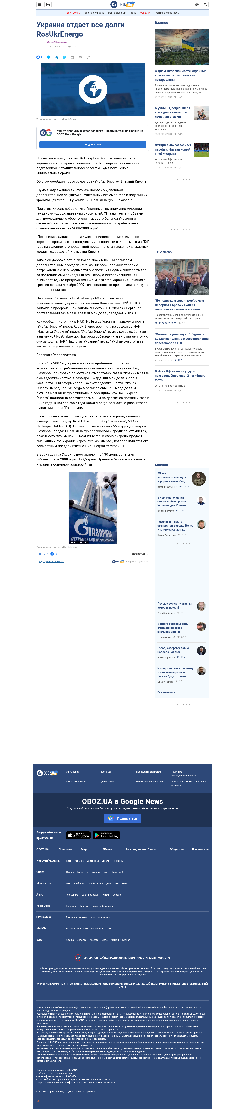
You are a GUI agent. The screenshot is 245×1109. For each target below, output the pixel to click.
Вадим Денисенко (166, 535)
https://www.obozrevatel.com (155, 1007)
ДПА (108, 883)
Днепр (105, 860)
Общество (177, 849)
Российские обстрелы (167, 12)
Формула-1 (117, 872)
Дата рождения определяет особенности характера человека (171, 126)
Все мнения (165, 692)
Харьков (79, 860)
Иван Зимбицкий (166, 613)
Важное (161, 22)
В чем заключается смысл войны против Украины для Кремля (171, 501)
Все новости (200, 849)
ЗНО (116, 883)
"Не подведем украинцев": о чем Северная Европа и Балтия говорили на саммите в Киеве (179, 305)
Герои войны (73, 12)
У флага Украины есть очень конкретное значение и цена (172, 627)
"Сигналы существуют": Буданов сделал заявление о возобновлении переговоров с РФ (182, 338)
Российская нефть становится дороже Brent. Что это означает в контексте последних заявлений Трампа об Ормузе (175, 525)
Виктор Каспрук (165, 511)
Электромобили (90, 894)
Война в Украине (94, 12)
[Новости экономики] (118, 562)
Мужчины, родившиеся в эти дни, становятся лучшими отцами (172, 112)
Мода (105, 940)
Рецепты (71, 906)
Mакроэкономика (100, 917)
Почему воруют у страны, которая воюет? (174, 605)
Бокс (105, 872)
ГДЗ (68, 883)
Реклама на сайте (76, 781)
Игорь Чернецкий (166, 637)
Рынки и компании (76, 917)
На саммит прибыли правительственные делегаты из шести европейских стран (179, 317)
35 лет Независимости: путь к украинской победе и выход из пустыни (171, 477)
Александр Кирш (166, 657)
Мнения (161, 465)
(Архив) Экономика (57, 42)
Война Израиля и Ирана (122, 12)
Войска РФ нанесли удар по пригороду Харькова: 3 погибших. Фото (180, 375)
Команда (106, 771)
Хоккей (96, 872)
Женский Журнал (120, 940)
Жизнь (107, 849)
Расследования (135, 849)
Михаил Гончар (165, 682)
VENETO (145, 12)
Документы (107, 781)
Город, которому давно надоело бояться (173, 650)
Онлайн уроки (95, 883)
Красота (94, 940)
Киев (68, 860)
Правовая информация (148, 771)
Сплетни (81, 940)
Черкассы (118, 860)
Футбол (70, 872)
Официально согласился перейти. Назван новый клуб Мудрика (173, 149)
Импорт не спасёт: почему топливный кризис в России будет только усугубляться (175, 672)
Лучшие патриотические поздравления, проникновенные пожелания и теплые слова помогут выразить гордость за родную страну (181, 89)
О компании (72, 771)
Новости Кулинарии (103, 906)
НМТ (124, 883)
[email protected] (77, 1082)
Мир (84, 849)
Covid (109, 928)
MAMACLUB (97, 928)
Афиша (70, 940)
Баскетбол (83, 872)
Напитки (83, 906)
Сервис (117, 894)
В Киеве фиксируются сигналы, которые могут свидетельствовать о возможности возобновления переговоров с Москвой (179, 352)
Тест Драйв (72, 894)
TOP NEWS (163, 252)
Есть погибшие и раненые (170, 385)
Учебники (79, 883)
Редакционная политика (51, 561)
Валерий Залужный (167, 487)
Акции (106, 894)
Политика (65, 849)
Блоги (152, 849)
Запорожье (93, 860)
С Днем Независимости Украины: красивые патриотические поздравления (180, 75)
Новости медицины (77, 928)
